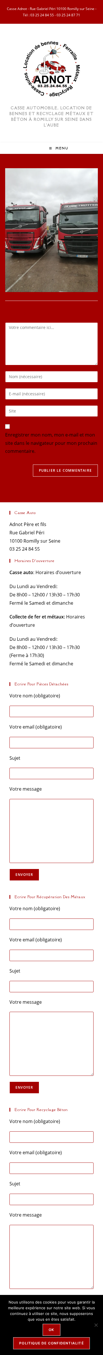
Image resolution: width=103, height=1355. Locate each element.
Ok (51, 1330)
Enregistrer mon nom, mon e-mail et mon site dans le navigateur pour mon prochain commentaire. (51, 443)
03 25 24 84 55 (42, 15)
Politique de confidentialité (51, 1343)
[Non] (96, 1325)
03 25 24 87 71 (68, 15)
